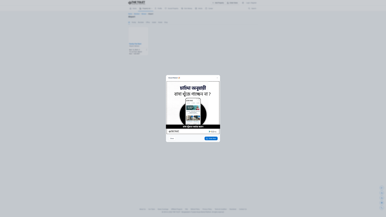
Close (172, 138)
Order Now (212, 138)
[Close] (217, 78)
